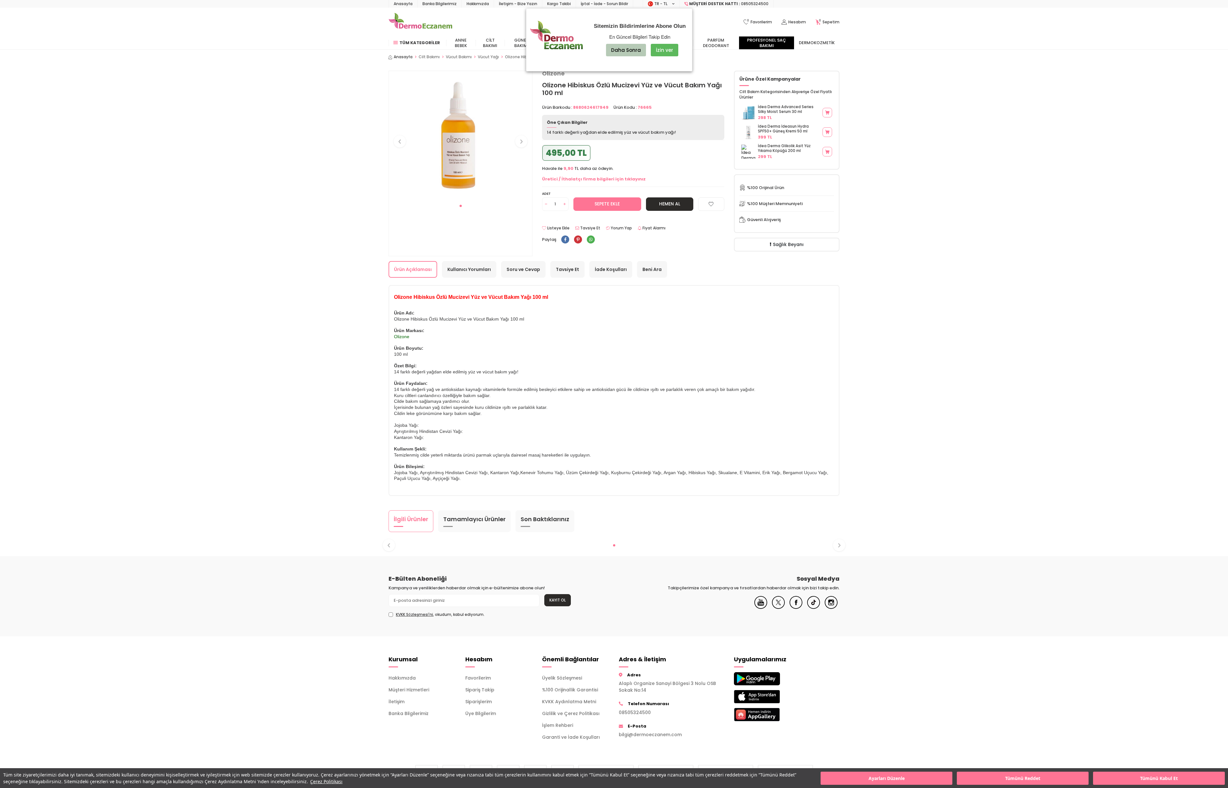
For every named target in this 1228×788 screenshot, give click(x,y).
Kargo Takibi (559, 3)
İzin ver (664, 50)
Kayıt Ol (557, 600)
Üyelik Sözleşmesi (562, 678)
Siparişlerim (478, 701)
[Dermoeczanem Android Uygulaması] (767, 678)
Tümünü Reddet (1022, 778)
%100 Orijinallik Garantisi (570, 690)
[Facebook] (796, 607)
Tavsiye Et (589, 228)
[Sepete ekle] (827, 112)
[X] (778, 607)
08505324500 (635, 712)
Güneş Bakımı (521, 43)
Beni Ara (652, 269)
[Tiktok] (813, 607)
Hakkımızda (478, 3)
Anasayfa (403, 3)
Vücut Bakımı (459, 57)
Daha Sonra (626, 50)
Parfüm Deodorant (716, 43)
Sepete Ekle (607, 204)
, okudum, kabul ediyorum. (440, 614)
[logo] (420, 22)
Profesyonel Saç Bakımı (766, 43)
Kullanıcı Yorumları (469, 269)
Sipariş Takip (479, 690)
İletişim (397, 701)
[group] (460, 135)
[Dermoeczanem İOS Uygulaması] (767, 696)
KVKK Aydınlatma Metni (569, 701)
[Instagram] (831, 607)
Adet (546, 194)
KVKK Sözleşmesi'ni (414, 614)
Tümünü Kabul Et (1159, 778)
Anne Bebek (461, 43)
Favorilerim (478, 678)
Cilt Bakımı (490, 43)
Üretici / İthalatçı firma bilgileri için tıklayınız (594, 179)
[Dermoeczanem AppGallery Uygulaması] (767, 714)
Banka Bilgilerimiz (439, 3)
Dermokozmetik (817, 43)
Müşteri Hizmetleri (409, 690)
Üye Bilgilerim (480, 713)
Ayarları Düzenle (887, 778)
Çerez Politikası (326, 781)
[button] (461, 206)
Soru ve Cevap (523, 269)
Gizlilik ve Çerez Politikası (571, 713)
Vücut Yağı (488, 57)
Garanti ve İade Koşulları (571, 737)
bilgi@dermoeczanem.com (650, 734)
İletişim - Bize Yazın (518, 3)
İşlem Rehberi (557, 725)
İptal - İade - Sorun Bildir (604, 3)
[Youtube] (760, 607)
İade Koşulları (611, 269)
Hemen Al (669, 204)
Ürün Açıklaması (413, 269)
